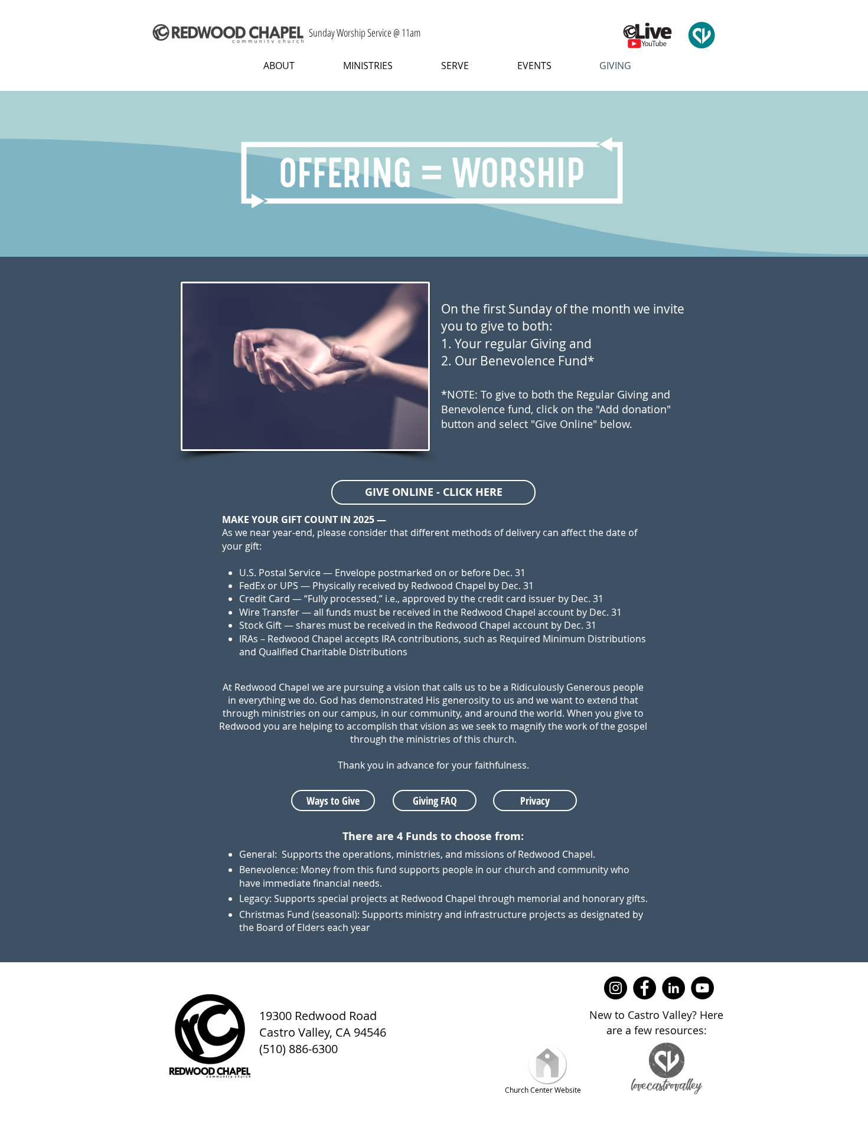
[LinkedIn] (673, 987)
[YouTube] (702, 987)
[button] (269, 65)
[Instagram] (615, 987)
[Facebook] (644, 987)
